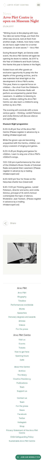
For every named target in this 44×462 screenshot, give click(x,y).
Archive (22, 371)
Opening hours (22, 356)
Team (22, 387)
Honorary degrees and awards (22, 317)
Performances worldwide (22, 305)
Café (22, 360)
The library (22, 375)
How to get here (22, 351)
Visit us (22, 339)
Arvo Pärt (22, 288)
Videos (22, 325)
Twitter (22, 418)
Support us (22, 391)
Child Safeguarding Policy (22, 437)
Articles (22, 321)
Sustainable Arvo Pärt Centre (22, 441)
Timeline (22, 300)
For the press (22, 329)
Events (22, 343)
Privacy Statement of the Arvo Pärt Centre (22, 431)
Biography (22, 296)
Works (22, 309)
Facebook (22, 414)
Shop (22, 426)
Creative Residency (22, 379)
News (7, 13)
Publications (22, 383)
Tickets (22, 347)
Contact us (22, 398)
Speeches (22, 313)
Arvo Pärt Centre (22, 335)
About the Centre (22, 367)
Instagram (22, 422)
